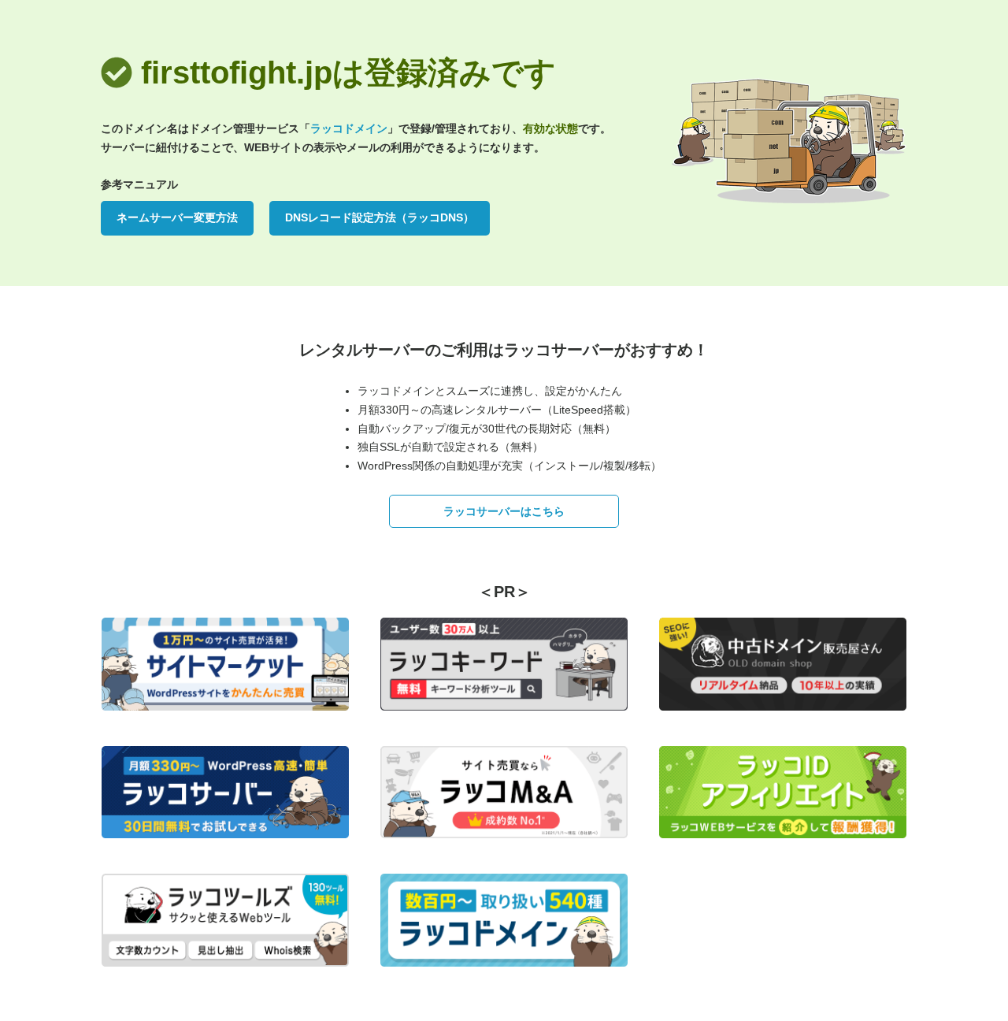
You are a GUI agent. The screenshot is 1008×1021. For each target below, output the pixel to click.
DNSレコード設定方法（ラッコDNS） (379, 217)
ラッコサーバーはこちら (504, 511)
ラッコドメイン (348, 128)
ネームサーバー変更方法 (177, 217)
